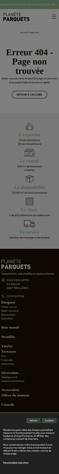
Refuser (33, 420)
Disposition (7, 318)
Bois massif (10, 327)
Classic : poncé (9, 306)
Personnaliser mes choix (16, 462)
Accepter (49, 420)
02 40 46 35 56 (15, 296)
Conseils (7, 405)
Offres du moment (15, 395)
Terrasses (8, 351)
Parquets (8, 302)
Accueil (23, 32)
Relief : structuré (9, 310)
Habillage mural (9, 377)
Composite (7, 359)
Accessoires (7, 363)
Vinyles (7, 346)
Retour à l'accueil (29, 94)
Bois (3, 356)
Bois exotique (8, 314)
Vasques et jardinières (12, 380)
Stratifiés (8, 337)
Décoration (9, 373)
